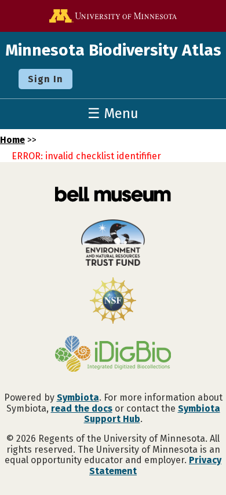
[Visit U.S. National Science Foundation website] (113, 301)
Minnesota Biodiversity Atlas (113, 50)
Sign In (45, 79)
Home (12, 139)
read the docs (81, 408)
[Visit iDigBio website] (113, 355)
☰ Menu (113, 113)
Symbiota (78, 397)
